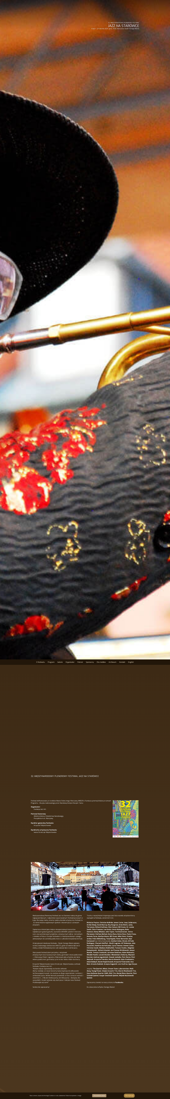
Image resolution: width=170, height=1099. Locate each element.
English (131, 662)
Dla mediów (101, 662)
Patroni (80, 662)
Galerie (60, 662)
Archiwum (112, 662)
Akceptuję (129, 1095)
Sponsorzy (90, 662)
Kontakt (122, 662)
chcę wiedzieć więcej (99, 1095)
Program (51, 662)
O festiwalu (40, 662)
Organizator (70, 662)
